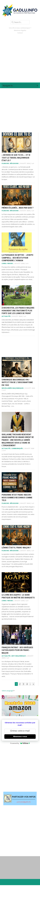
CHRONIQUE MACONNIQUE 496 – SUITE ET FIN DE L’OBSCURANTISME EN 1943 (17, 382)
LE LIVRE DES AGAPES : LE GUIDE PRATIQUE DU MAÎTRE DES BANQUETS (18, 596)
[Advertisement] (20, 58)
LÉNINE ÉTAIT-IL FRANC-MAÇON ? (16, 547)
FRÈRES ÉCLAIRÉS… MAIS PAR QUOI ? (17, 207)
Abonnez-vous (20, 736)
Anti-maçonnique (18, 656)
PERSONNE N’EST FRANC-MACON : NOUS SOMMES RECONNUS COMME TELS (17, 497)
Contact (20, 33)
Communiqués (17, 448)
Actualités (6, 316)
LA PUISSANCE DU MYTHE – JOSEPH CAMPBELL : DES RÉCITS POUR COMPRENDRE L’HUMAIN (17, 258)
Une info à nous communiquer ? (20, 28)
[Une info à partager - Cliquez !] (20, 798)
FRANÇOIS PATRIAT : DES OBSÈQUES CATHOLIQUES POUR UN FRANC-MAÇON (17, 650)
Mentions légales (20, 30)
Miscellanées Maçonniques (13, 388)
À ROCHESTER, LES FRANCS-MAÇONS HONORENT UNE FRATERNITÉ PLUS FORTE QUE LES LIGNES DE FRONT (18, 310)
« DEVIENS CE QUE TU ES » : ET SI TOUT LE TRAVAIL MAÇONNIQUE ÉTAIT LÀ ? (16, 158)
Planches (5, 163)
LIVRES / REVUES (7, 263)
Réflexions (14, 163)
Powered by (14, 743)
